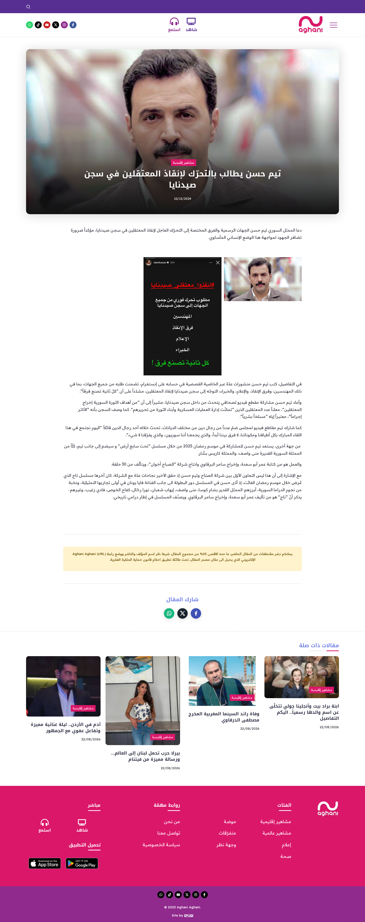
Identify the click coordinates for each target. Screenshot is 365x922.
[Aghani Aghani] (310, 24)
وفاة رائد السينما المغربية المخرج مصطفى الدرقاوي (177, 6)
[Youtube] (46, 24)
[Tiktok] (38, 24)
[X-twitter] (55, 24)
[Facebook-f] (73, 24)
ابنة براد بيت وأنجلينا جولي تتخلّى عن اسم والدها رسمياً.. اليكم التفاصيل (276, 6)
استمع (174, 30)
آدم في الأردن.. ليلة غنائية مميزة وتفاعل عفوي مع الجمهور (66, 727)
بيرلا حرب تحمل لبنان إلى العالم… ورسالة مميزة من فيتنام (85, 6)
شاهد (191, 30)
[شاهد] (191, 21)
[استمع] (174, 21)
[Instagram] (64, 24)
